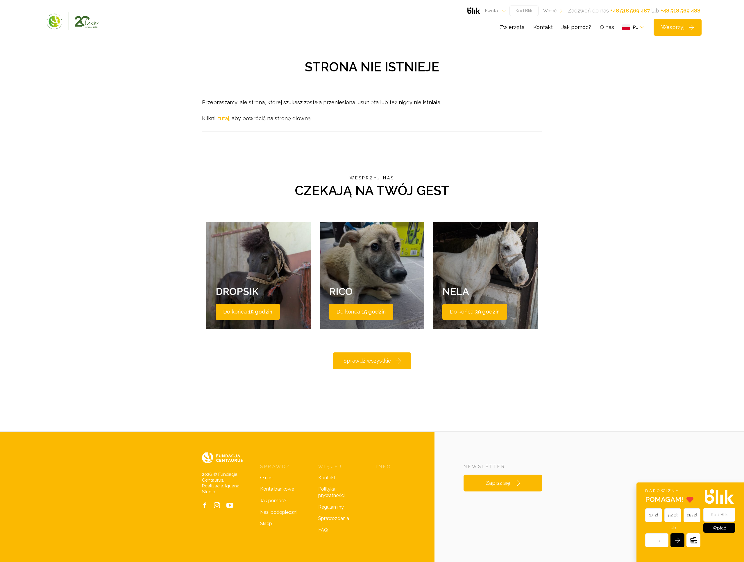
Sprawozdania (333, 518)
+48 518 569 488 (680, 11)
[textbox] (494, 10)
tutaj (223, 118)
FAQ (323, 530)
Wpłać (550, 10)
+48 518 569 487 (630, 11)
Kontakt (543, 27)
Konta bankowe (277, 489)
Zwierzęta (512, 27)
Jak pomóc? (576, 27)
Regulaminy (331, 507)
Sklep (266, 523)
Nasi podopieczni (278, 512)
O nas (607, 27)
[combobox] (494, 10)
